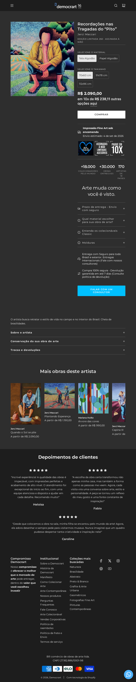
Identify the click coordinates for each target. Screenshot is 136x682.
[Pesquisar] (116, 5)
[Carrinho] (124, 5)
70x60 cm (85, 75)
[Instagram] (118, 561)
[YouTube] (110, 569)
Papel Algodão (109, 58)
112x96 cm (85, 83)
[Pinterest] (101, 569)
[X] (110, 561)
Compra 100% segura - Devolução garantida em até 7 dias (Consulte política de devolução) (103, 273)
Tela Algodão (87, 58)
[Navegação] (12, 5)
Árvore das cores (88, 421)
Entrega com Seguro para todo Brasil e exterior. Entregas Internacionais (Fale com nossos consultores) (102, 258)
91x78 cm (101, 75)
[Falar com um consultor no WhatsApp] (128, 674)
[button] (17, 411)
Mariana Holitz (86, 417)
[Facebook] (101, 561)
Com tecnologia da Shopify (81, 677)
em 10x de (99, 101)
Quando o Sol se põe (23, 432)
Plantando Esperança (57, 416)
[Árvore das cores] (93, 398)
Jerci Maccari (87, 34)
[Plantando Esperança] (59, 396)
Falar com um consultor (101, 291)
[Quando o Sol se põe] (26, 404)
